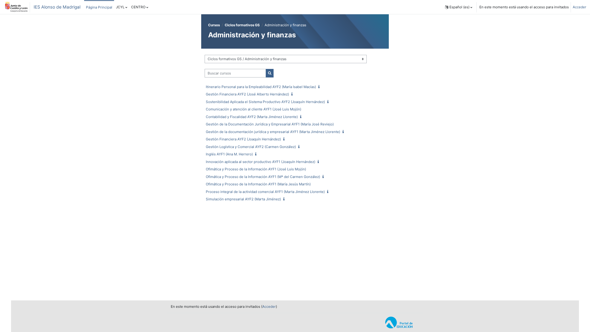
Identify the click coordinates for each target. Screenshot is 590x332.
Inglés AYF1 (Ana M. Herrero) (229, 154)
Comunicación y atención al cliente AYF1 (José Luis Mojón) (253, 109)
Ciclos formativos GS (242, 25)
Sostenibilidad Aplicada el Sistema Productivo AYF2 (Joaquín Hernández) (265, 102)
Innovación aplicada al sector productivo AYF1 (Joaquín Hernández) (260, 162)
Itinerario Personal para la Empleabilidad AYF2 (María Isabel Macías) (261, 87)
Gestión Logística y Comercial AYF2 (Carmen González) (251, 147)
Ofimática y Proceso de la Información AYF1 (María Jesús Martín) (258, 184)
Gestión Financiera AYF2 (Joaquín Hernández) (243, 139)
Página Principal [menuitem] (99, 7)
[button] (458, 7)
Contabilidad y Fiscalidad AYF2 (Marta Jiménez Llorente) (252, 117)
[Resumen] (320, 87)
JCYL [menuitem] (120, 7)
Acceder (579, 7)
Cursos (214, 25)
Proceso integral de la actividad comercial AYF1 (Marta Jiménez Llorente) (265, 192)
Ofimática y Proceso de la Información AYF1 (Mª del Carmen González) (263, 177)
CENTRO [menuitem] (138, 7)
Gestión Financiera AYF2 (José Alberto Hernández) (247, 94)
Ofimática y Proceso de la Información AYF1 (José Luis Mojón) (256, 169)
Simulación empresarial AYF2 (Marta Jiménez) (243, 199)
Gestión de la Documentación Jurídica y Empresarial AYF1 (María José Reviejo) (270, 124)
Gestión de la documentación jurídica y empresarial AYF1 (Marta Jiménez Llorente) (273, 132)
